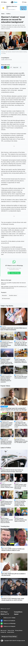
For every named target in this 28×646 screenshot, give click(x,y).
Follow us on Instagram (9, 626)
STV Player (4, 612)
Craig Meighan (5, 57)
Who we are (3, 630)
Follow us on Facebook (9, 620)
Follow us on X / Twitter (9, 617)
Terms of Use (11, 630)
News (2, 13)
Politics (8, 13)
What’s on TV (5, 614)
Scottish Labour (13, 295)
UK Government (6, 298)
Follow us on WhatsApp (9, 623)
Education (4, 295)
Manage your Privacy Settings (9, 636)
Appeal (16, 614)
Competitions (18, 612)
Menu (5, 2)
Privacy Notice (18, 630)
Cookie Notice (10, 632)
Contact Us (3, 632)
